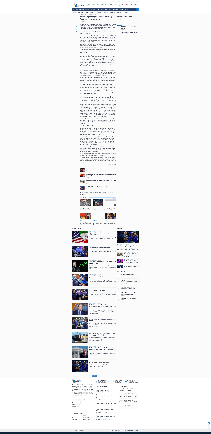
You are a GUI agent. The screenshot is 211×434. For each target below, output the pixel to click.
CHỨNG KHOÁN (81, 9)
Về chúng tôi (116, 430)
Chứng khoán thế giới (121, 244)
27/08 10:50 (99, 260)
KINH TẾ (106, 9)
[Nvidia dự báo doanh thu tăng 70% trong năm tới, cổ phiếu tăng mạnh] (80, 265)
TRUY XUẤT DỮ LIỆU (126, 12)
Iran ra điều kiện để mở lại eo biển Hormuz (129, 298)
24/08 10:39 (99, 346)
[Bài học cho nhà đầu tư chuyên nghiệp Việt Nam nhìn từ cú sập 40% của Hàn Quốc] (120, 253)
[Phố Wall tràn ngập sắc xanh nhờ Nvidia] (80, 251)
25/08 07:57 (99, 317)
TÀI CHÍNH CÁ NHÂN (115, 9)
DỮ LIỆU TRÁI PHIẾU (112, 12)
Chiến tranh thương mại (88, 166)
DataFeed (74, 415)
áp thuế (100, 192)
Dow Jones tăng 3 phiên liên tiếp (97, 290)
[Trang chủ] (77, 380)
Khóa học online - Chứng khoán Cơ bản (104, 390)
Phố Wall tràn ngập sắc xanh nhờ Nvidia (99, 247)
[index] (87, 5)
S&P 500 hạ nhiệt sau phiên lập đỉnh (131, 266)
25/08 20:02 (99, 303)
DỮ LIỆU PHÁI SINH (106, 12)
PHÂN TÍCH (121, 9)
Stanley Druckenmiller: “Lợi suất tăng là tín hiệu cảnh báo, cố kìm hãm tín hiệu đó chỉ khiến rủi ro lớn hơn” (102, 306)
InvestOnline (74, 419)
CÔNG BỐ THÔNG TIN (80, 12)
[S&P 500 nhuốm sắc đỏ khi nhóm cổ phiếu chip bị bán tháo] (80, 323)
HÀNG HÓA (102, 9)
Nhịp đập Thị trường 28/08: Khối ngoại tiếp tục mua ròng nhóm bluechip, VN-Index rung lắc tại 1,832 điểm (129, 282)
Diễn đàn (121, 1)
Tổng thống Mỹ (82, 194)
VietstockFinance (108, 1)
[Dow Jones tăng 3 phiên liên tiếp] (80, 294)
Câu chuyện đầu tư (127, 252)
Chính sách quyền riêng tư (124, 430)
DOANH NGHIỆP (87, 9)
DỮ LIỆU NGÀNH (92, 12)
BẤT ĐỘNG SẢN (93, 9)
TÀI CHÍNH (98, 9)
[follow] (72, 432)
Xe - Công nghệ (126, 259)
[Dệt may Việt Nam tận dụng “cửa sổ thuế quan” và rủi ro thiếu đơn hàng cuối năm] (82, 181)
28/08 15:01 (99, 231)
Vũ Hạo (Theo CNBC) (112, 164)
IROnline (85, 415)
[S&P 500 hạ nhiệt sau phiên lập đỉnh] (120, 266)
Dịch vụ (128, 1)
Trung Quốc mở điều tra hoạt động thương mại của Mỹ (96, 186)
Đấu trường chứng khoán (115, 1)
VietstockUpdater (86, 417)
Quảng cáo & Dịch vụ (134, 430)
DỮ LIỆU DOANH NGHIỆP (99, 12)
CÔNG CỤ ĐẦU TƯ (119, 12)
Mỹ (82, 192)
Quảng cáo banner (75, 406)
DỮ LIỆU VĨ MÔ (86, 12)
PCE (93, 138)
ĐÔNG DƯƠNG (126, 9)
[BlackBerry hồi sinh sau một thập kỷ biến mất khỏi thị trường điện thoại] (120, 260)
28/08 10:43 (122, 299)
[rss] (138, 1)
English (136, 1)
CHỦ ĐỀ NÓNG (74, 12)
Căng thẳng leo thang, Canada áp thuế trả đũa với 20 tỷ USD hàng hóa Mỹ (100, 169)
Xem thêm (94, 375)
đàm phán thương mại (94, 192)
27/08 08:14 (122, 29)
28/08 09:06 (122, 295)
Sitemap (111, 430)
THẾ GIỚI (110, 9)
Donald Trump (109, 192)
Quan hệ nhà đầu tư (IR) (76, 404)
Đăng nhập (132, 1)
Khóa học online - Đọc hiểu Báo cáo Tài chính (106, 403)
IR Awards (125, 1)
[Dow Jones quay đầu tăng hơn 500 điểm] (80, 366)
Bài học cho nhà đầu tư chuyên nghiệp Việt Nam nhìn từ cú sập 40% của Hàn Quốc (131, 255)
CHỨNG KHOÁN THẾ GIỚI (92, 231)
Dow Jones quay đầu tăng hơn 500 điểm (99, 362)
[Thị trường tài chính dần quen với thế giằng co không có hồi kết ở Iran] (80, 236)
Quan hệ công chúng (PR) (77, 402)
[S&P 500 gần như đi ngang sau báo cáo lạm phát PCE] (80, 280)
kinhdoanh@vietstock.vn (102, 382)
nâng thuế (104, 192)
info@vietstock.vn (118, 382)
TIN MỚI (77, 9)
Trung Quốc (86, 192)
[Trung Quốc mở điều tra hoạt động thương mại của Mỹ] (82, 188)
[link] (134, 9)
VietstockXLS (74, 417)
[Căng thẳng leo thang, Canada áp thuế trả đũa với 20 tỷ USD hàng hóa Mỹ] (82, 170)
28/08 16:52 (122, 284)
